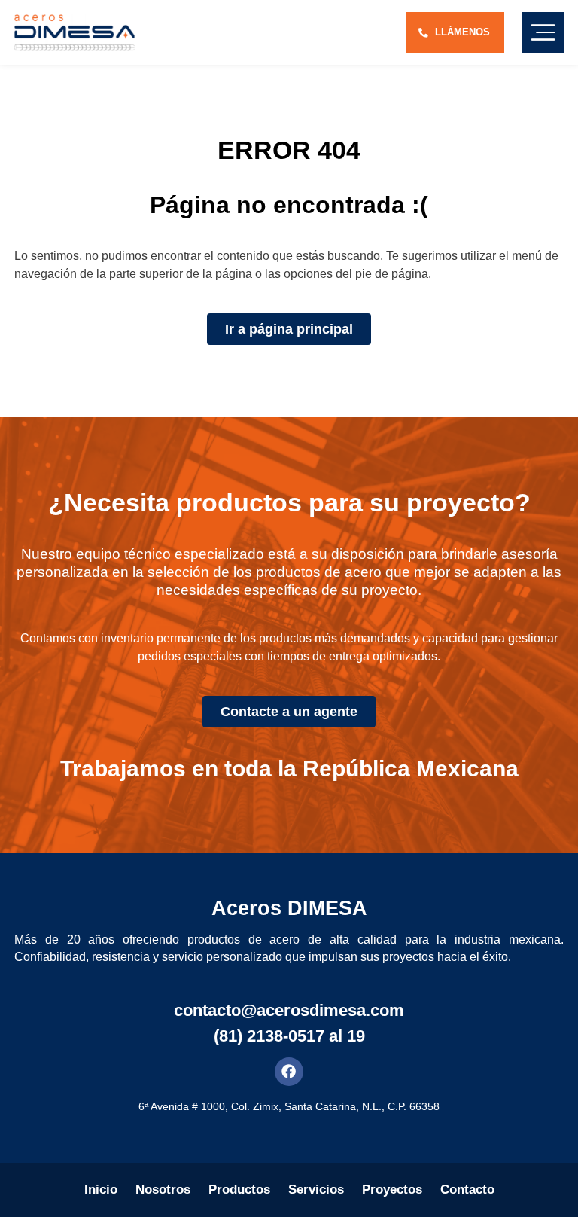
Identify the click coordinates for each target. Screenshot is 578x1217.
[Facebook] (289, 1071)
